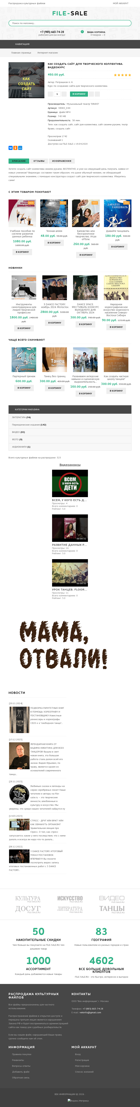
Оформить (78, 54)
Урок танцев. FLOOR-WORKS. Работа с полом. (70, 589)
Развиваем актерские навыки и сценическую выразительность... (85, 379)
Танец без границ (55, 376)
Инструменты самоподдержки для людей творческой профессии (24, 308)
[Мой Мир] (20, 148)
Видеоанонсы (70, 465)
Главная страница (21, 52)
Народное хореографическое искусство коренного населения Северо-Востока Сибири (116, 310)
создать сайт (63, 128)
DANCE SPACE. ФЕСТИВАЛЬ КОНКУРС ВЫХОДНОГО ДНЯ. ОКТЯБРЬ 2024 (85, 308)
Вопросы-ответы (21, 1066)
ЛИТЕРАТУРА (19, 417)
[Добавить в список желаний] (91, 94)
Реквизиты (18, 1060)
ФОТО (15, 439)
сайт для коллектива (85, 124)
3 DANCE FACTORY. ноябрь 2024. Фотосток (54, 306)
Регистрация (82, 1060)
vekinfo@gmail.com (90, 1012)
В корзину (22, 252)
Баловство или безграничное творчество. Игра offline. (85, 235)
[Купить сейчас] (97, 94)
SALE (70, 13)
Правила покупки (21, 1054)
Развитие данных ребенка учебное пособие (70, 545)
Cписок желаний (84, 1071)
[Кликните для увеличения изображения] (26, 80)
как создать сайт (63, 124)
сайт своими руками (109, 124)
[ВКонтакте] (11, 148)
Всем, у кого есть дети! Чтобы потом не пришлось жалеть (70, 500)
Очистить (97, 54)
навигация (22, 44)
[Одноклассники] (15, 148)
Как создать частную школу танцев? (116, 378)
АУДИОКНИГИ (19, 446)
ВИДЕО (16, 432)
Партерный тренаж (23, 376)
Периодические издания (26, 424)
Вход (78, 1054)
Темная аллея (54, 231)
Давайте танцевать (117, 231)
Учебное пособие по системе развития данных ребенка (22, 233)
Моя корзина (82, 1066)
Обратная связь (21, 1077)
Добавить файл (20, 1071)
